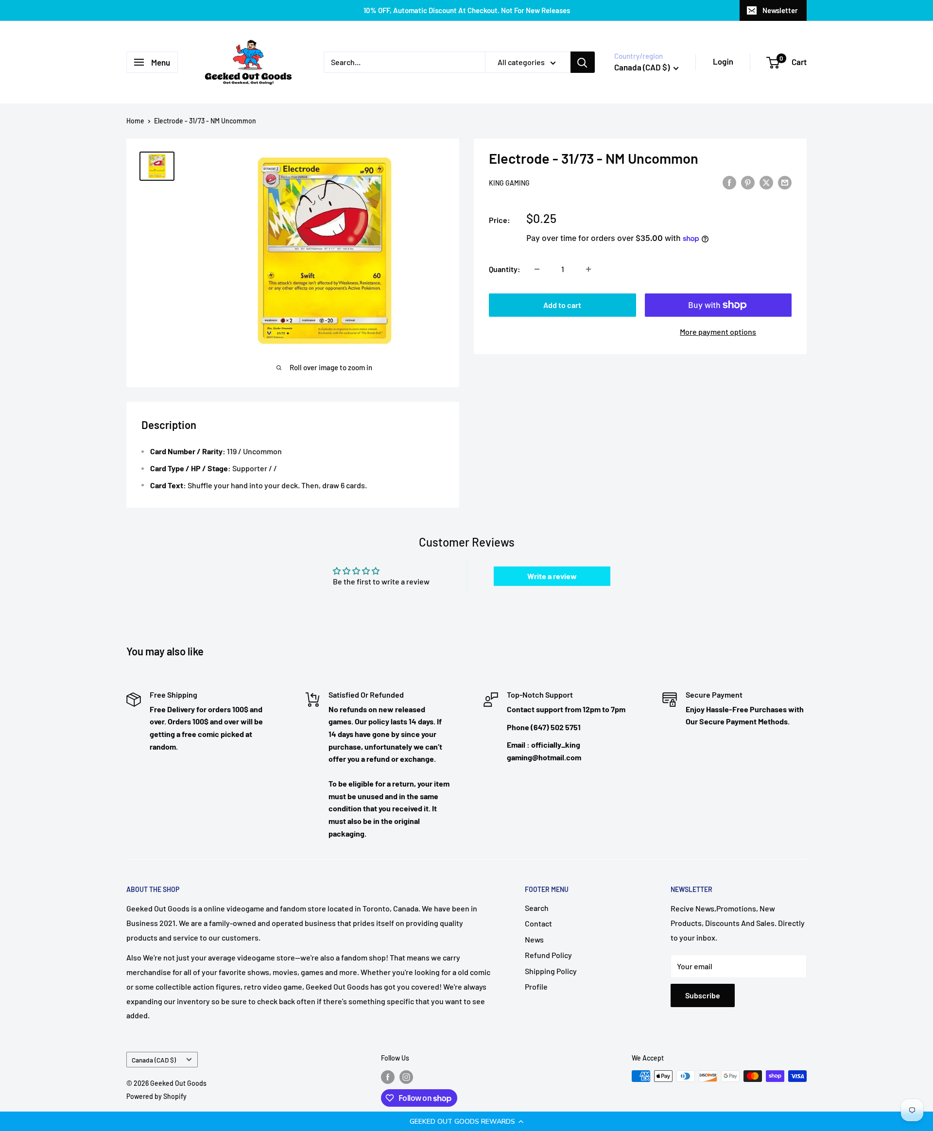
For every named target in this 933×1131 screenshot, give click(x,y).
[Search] (582, 62)
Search (537, 907)
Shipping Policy (551, 971)
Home (135, 121)
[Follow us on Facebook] (388, 1077)
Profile (536, 986)
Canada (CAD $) (154, 1060)
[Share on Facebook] (729, 181)
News (534, 939)
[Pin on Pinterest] (748, 181)
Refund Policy (548, 955)
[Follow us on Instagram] (406, 1077)
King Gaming (509, 183)
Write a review (552, 576)
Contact (538, 923)
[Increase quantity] (588, 269)
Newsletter (780, 10)
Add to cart (562, 304)
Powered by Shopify (156, 1096)
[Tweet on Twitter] (766, 181)
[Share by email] (785, 181)
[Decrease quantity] (537, 269)
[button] (466, 1121)
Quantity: (504, 269)
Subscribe (702, 995)
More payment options (718, 331)
